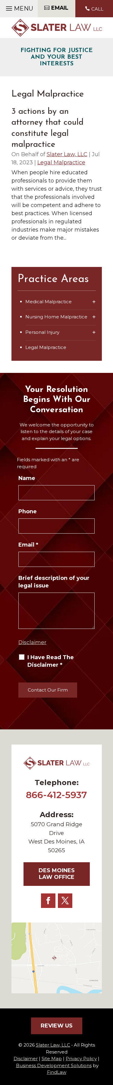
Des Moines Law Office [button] (57, 873)
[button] (18, 7)
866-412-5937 (56, 795)
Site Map (52, 1058)
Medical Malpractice (48, 301)
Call (97, 9)
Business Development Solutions (54, 1065)
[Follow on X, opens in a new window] (65, 900)
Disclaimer (32, 642)
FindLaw (56, 1072)
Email (28, 544)
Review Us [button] (57, 1025)
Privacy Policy (81, 1058)
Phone (27, 511)
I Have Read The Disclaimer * (50, 661)
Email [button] (59, 8)
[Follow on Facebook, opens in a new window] (48, 900)
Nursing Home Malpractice (56, 317)
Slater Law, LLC (67, 154)
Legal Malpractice (61, 162)
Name (26, 478)
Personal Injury (42, 332)
